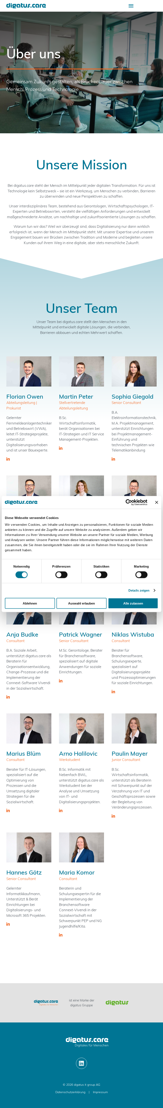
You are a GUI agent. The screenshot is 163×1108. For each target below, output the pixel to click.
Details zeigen (138, 590)
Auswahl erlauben (81, 603)
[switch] (61, 574)
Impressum (100, 1092)
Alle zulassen (133, 603)
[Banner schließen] (156, 502)
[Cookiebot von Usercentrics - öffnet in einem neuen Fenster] (128, 502)
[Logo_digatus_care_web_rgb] (26, 5)
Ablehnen (30, 603)
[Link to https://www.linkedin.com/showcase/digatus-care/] (81, 1063)
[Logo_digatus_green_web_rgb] (117, 1001)
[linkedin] (8, 459)
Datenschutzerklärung (70, 1092)
